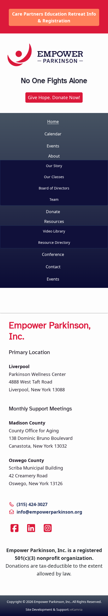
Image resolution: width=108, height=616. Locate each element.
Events (53, 146)
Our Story (54, 165)
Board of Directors (54, 188)
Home (53, 121)
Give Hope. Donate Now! (54, 97)
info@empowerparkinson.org (49, 512)
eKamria (76, 609)
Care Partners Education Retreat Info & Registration (54, 17)
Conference (53, 254)
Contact (53, 267)
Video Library (54, 231)
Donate (53, 211)
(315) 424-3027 (32, 504)
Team (54, 199)
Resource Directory (54, 242)
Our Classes (54, 176)
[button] (54, 179)
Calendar (53, 134)
